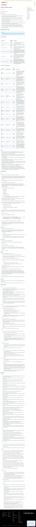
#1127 (23, 472)
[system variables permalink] (6, 36)
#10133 (20, 354)
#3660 (7, 446)
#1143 (23, 344)
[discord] (31, 513)
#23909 (7, 394)
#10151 (14, 353)
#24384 (4, 415)
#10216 (8, 439)
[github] (24, 513)
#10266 (7, 250)
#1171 (20, 347)
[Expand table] (24, 38)
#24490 (20, 409)
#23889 (20, 391)
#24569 (7, 404)
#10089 (5, 356)
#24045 (8, 411)
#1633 (8, 492)
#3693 (5, 336)
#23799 (9, 418)
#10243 (6, 346)
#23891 (5, 378)
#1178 (21, 478)
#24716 (6, 400)
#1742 (10, 498)
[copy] (24, 216)
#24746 (20, 422)
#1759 (10, 351)
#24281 (10, 424)
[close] (34, 521)
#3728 (8, 336)
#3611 (23, 447)
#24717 (8, 400)
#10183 (13, 308)
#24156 (6, 427)
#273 (8, 360)
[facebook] (28, 513)
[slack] (30, 513)
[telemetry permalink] (4, 279)
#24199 (11, 231)
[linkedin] (27, 513)
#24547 (4, 400)
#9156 (7, 275)
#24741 (14, 402)
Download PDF (3, 9)
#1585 (8, 490)
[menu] (1, 2)
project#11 (4, 261)
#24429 (7, 420)
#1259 (4, 495)
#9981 (19, 434)
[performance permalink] (5, 239)
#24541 (18, 408)
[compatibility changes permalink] (9, 29)
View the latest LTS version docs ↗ (28, 0)
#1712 (22, 496)
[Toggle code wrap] (23, 216)
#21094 (7, 213)
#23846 (5, 398)
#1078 (24, 344)
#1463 (7, 487)
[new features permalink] (6, 171)
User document (16, 197)
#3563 (10, 334)
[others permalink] (3, 150)
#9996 (17, 434)
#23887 (11, 376)
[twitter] (25, 513)
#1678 (4, 485)
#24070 (7, 396)
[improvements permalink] (6, 284)
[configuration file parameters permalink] (10, 65)
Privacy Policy (15, 525)
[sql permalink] (2, 173)
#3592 (5, 340)
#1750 (17, 503)
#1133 (21, 476)
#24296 (22, 425)
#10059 (12, 334)
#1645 (22, 493)
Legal (19, 525)
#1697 (20, 501)
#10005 (15, 306)
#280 (21, 361)
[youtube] (33, 513)
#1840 (22, 504)
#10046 (6, 441)
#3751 (10, 336)
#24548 (14, 436)
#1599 (4, 500)
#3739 (6, 336)
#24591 (4, 406)
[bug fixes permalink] (4, 372)
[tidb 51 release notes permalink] (12, 7)
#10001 (14, 334)
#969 (14, 474)
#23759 (16, 392)
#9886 (22, 433)
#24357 (23, 416)
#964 (20, 432)
